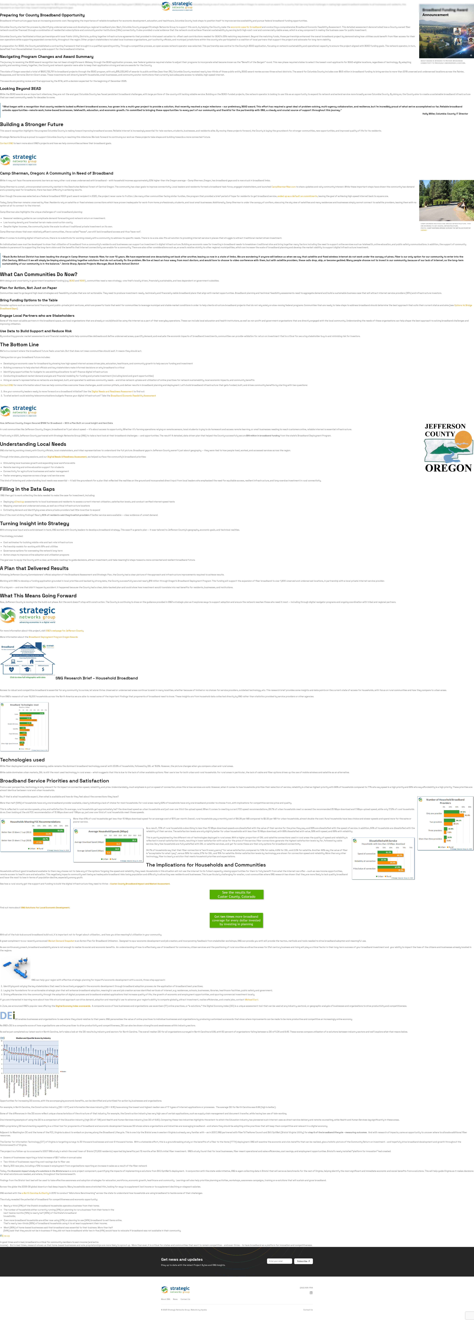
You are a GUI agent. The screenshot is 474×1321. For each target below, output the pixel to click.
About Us (227, 6)
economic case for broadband (246, 27)
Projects (307, 6)
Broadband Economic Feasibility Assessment (133, 395)
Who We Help (243, 6)
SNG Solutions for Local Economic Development (45, 907)
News (175, 1299)
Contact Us (185, 1299)
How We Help (261, 6)
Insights (292, 6)
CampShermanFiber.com (284, 186)
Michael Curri (251, 999)
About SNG (165, 1299)
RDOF (82, 280)
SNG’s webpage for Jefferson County (65, 630)
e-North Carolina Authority (35, 1193)
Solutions (278, 6)
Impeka (204, 1310)
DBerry (424, 230)
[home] (177, 6)
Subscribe (302, 1261)
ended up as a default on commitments (297, 196)
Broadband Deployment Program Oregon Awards (53, 637)
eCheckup (19, 501)
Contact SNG (6, 143)
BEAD (72, 280)
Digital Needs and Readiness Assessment (112, 391)
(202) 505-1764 (306, 1288)
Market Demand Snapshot (61, 941)
